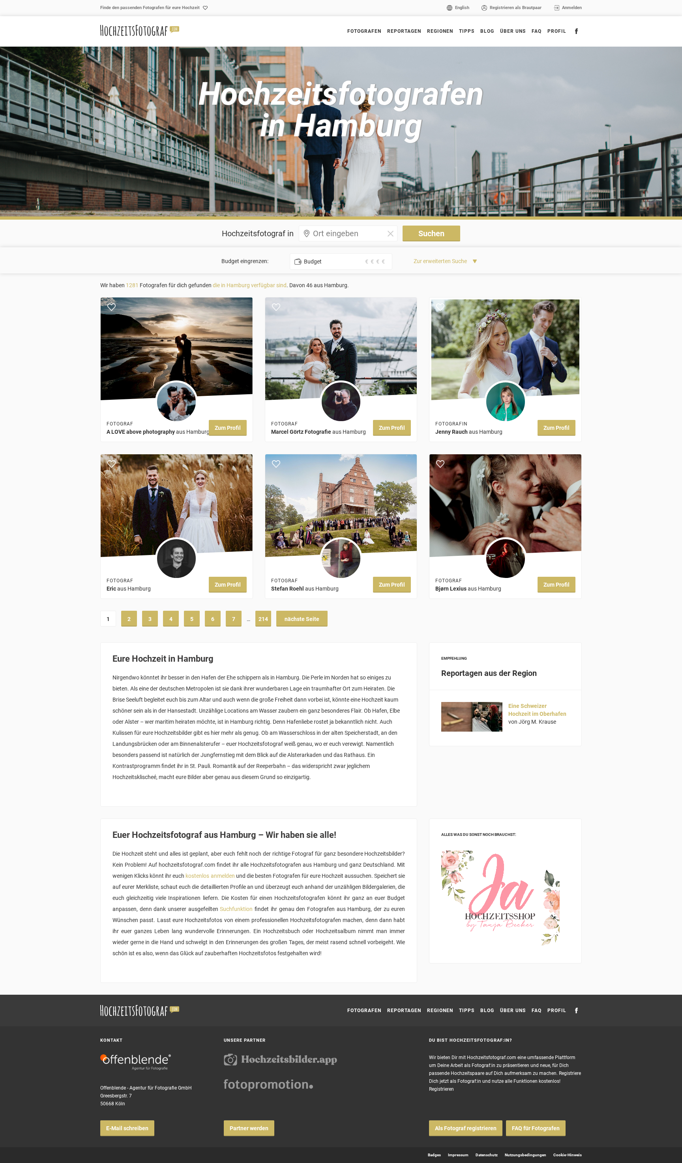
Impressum (458, 1155)
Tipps (466, 31)
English (462, 7)
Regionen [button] (440, 31)
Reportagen (404, 31)
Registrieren (441, 1089)
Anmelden (572, 7)
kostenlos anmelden (209, 876)
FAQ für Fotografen (536, 1128)
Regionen (440, 1010)
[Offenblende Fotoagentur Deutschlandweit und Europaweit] (135, 1062)
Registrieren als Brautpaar (515, 7)
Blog (487, 31)
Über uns (513, 31)
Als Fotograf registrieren (466, 1128)
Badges (434, 1155)
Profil (556, 31)
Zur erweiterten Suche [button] (440, 261)
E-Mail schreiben (127, 1128)
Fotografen (364, 31)
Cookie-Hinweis (567, 1155)
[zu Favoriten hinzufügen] (111, 307)
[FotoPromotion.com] (268, 1085)
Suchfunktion (236, 909)
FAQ (536, 31)
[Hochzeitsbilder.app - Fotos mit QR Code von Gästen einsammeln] (280, 1059)
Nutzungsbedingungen (525, 1155)
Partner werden (249, 1128)
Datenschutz (487, 1155)
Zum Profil (228, 428)
